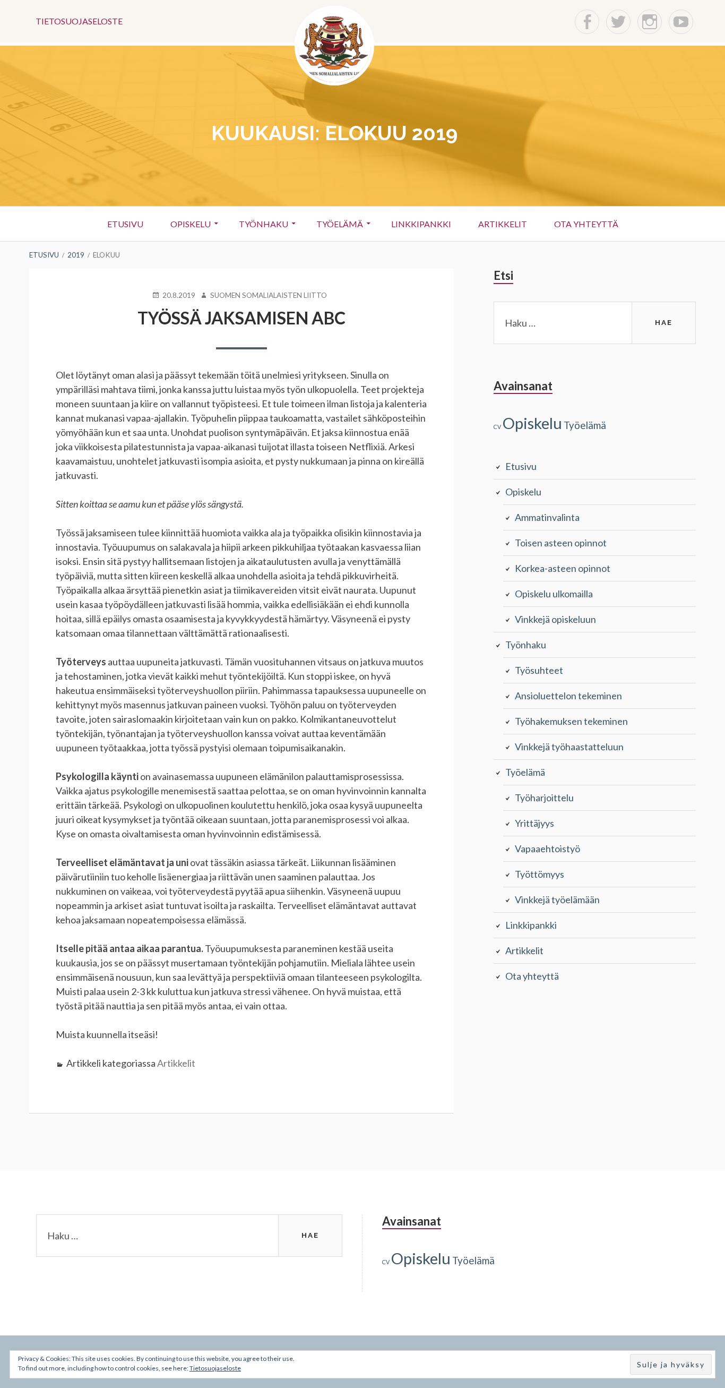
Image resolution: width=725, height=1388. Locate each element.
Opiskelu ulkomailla (554, 593)
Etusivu (125, 224)
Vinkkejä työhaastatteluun (569, 746)
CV (497, 426)
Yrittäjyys (534, 823)
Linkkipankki (421, 224)
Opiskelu (190, 224)
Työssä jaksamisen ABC (241, 317)
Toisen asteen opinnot (561, 543)
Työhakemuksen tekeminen (571, 721)
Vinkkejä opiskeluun (555, 619)
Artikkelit (502, 224)
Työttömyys (539, 874)
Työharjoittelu (544, 797)
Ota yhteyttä (586, 224)
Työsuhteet (539, 670)
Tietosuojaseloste (79, 21)
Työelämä (339, 224)
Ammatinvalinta (547, 517)
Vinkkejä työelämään (557, 899)
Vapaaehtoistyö (547, 848)
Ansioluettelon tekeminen (568, 695)
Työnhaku (263, 224)
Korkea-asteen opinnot (562, 568)
